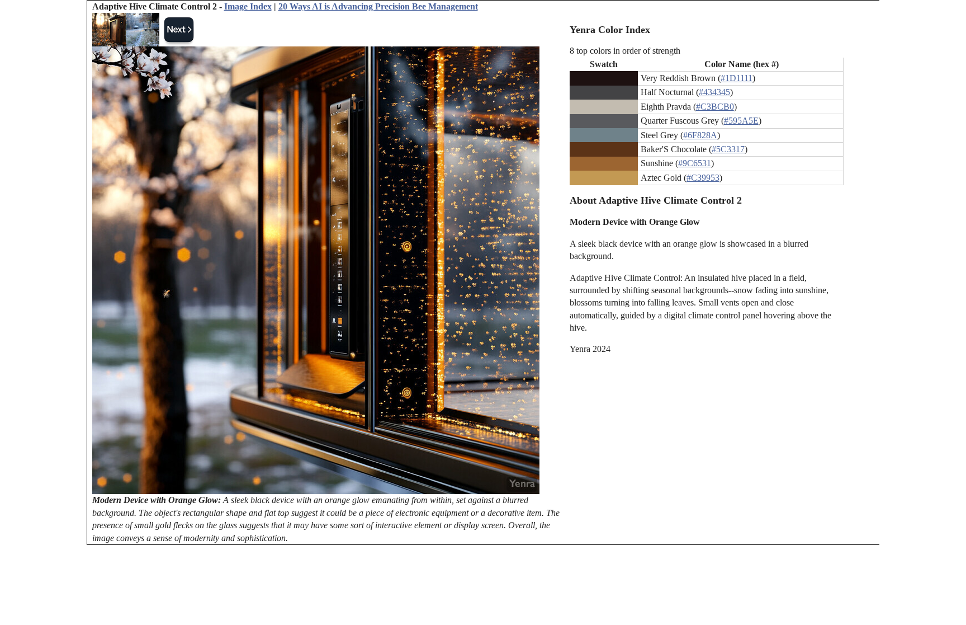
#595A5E (741, 120)
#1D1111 (736, 78)
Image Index (248, 6)
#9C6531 (694, 163)
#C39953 (702, 177)
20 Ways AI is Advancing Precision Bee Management (378, 6)
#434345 (714, 92)
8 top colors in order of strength (625, 50)
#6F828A (700, 135)
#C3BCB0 (715, 106)
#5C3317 (728, 149)
